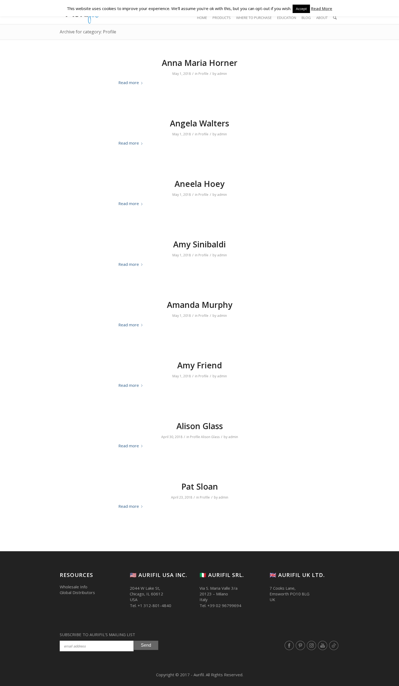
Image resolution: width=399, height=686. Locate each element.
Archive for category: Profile (88, 32)
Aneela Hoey (199, 183)
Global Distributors (77, 592)
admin (222, 73)
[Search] (334, 17)
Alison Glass (199, 426)
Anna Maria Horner (199, 62)
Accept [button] (301, 8)
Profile (203, 73)
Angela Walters (199, 123)
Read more (128, 82)
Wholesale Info (73, 586)
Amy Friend (199, 365)
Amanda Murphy (199, 304)
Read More (321, 8)
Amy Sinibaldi (199, 244)
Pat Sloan (199, 486)
